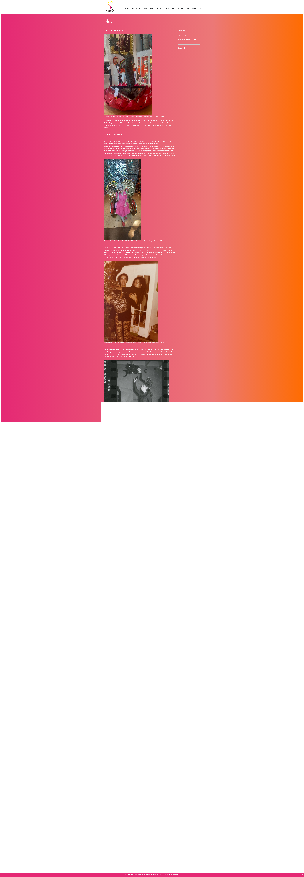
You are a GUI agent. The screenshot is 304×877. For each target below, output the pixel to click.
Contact (194, 8)
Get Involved (183, 8)
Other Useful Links (109, 858)
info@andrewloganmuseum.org (191, 854)
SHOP (174, 8)
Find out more (173, 874)
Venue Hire (159, 8)
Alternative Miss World (110, 856)
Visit (151, 8)
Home (127, 8)
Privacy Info (196, 862)
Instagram (183, 837)
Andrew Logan (108, 854)
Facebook (170, 837)
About (134, 8)
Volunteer (106, 852)
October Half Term (185, 36)
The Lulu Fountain (113, 30)
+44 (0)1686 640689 (194, 852)
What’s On (143, 8)
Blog (168, 8)
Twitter (176, 837)
